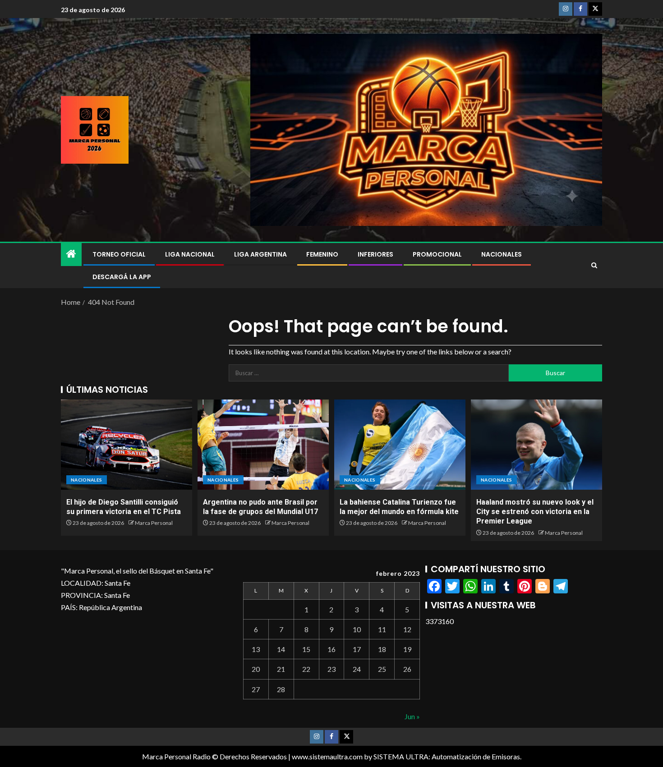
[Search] (594, 265)
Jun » (412, 716)
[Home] (71, 254)
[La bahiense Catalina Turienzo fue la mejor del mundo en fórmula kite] (399, 445)
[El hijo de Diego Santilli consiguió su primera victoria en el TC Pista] (126, 445)
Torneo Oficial (119, 254)
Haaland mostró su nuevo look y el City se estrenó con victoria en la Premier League (535, 512)
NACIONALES (501, 254)
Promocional (437, 254)
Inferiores (375, 254)
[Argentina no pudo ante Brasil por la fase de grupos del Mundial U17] (263, 445)
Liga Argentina (260, 254)
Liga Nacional (190, 254)
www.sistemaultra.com (327, 756)
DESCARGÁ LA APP (121, 276)
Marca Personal (154, 522)
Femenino (322, 254)
